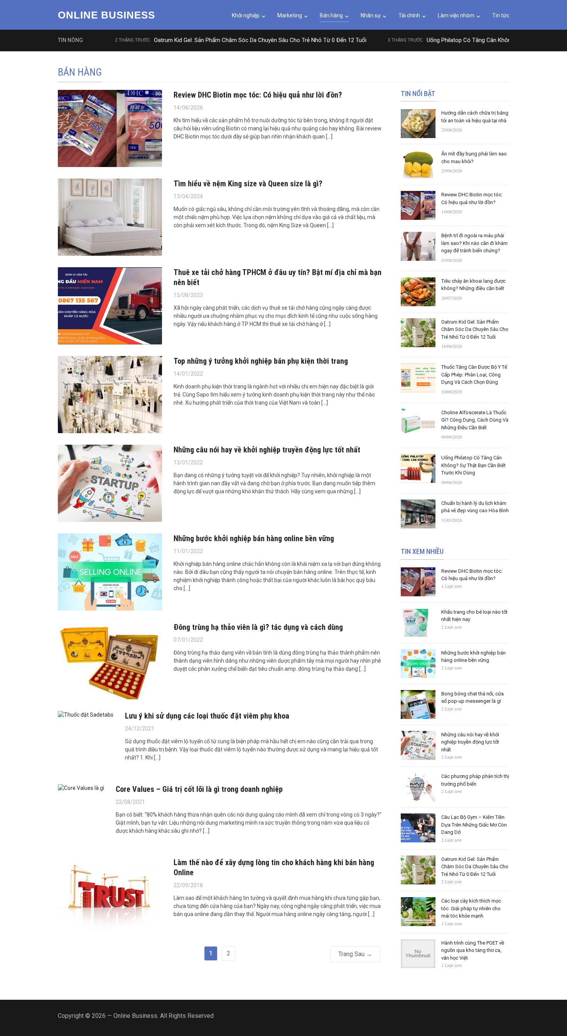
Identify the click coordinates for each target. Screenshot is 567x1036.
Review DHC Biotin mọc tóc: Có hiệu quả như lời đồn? (258, 95)
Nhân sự (371, 15)
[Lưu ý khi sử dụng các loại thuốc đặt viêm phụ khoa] (85, 715)
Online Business (106, 15)
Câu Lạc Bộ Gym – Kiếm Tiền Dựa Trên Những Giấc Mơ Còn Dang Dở (474, 824)
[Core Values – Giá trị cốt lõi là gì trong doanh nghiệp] (81, 788)
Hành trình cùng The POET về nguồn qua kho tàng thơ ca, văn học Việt (472, 950)
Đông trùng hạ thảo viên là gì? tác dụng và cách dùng (258, 627)
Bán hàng (331, 15)
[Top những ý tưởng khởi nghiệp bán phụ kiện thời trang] (110, 394)
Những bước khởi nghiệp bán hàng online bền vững (254, 538)
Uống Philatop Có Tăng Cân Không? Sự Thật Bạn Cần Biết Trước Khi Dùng (473, 465)
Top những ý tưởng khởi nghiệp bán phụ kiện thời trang (261, 361)
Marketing (289, 15)
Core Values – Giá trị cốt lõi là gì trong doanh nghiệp (199, 789)
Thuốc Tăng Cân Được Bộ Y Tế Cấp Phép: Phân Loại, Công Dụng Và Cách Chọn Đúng (474, 374)
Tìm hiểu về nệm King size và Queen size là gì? (248, 183)
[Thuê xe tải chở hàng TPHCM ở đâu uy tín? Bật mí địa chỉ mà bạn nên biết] (110, 305)
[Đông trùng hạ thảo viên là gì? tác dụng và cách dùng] (110, 660)
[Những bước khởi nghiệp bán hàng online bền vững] (110, 571)
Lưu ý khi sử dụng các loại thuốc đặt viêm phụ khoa (207, 715)
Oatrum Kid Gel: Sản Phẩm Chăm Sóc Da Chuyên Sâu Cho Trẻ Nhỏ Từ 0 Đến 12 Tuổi (238, 40)
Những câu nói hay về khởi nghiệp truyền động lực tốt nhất (267, 449)
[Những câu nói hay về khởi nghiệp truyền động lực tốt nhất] (110, 482)
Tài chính (409, 15)
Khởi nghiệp (246, 15)
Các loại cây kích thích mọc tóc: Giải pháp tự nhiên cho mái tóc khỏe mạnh (471, 908)
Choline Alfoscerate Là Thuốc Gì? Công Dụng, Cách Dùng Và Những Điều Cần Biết (474, 420)
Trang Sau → (355, 954)
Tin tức (500, 15)
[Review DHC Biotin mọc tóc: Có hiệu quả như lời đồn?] (110, 128)
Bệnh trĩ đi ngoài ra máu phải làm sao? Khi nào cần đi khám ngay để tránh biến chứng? (474, 243)
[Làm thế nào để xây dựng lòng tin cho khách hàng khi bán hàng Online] (110, 895)
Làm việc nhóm (456, 15)
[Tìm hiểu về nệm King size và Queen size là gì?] (110, 216)
